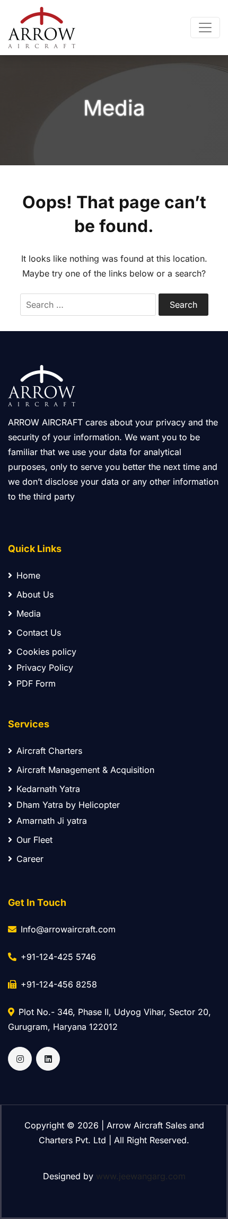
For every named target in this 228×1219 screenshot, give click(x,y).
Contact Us (38, 632)
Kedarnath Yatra (48, 789)
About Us (35, 594)
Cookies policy (46, 651)
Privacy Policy (44, 667)
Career (29, 858)
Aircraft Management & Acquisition (85, 769)
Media (28, 613)
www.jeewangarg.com (141, 1176)
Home (28, 575)
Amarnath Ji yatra (51, 820)
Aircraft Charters (49, 750)
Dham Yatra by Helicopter (68, 804)
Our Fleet (34, 839)
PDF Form (36, 683)
